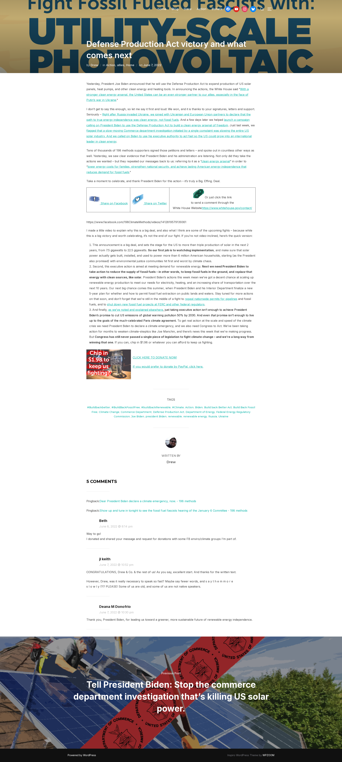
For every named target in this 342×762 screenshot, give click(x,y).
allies (120, 65)
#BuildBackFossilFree (126, 407)
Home (130, 65)
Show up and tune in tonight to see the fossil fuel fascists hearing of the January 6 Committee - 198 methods (173, 510)
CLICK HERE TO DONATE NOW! (155, 357)
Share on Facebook (114, 203)
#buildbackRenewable (156, 407)
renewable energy (195, 416)
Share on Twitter (155, 203)
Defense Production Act (168, 412)
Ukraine (223, 416)
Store (187, 9)
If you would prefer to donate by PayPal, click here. (168, 366)
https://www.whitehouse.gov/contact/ (227, 208)
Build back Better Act (218, 407)
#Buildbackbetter (98, 407)
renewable (175, 416)
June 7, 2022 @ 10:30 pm (116, 612)
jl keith (104, 559)
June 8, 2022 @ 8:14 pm (116, 526)
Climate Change (109, 412)
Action (201, 9)
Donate (217, 9)
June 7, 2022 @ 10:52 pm (116, 565)
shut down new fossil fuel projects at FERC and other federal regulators (155, 304)
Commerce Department (136, 412)
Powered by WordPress (82, 755)
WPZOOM (268, 755)
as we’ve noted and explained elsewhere (135, 310)
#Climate (178, 407)
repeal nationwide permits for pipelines (211, 299)
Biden (199, 407)
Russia (212, 416)
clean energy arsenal (215, 161)
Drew (94, 65)
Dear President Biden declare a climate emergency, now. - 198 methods (148, 501)
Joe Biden (137, 416)
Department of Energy (200, 412)
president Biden (156, 416)
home (162, 9)
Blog (175, 9)
